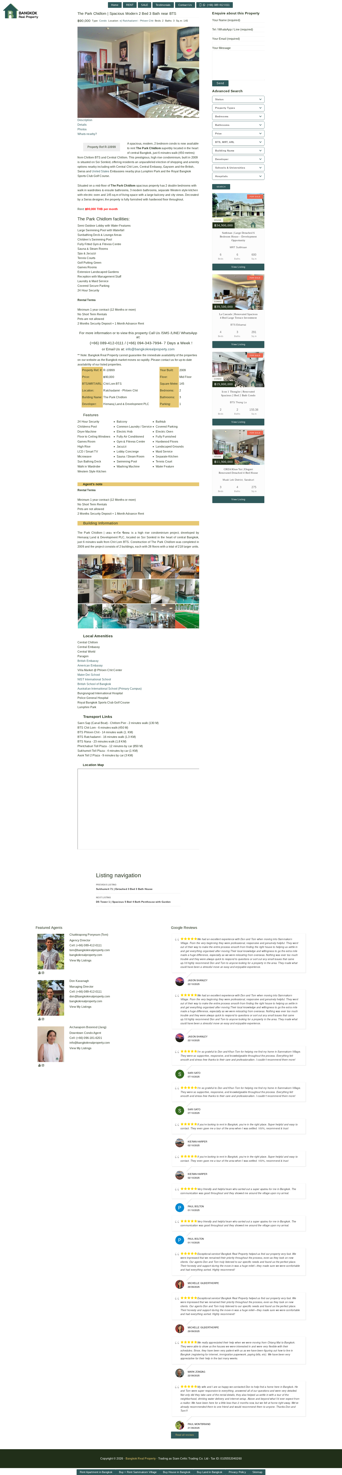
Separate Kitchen (167, 456)
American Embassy (90, 665)
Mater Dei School (88, 674)
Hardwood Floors (167, 441)
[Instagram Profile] (43, 972)
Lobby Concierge (128, 451)
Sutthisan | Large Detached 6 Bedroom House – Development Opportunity (238, 236)
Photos (82, 129)
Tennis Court (164, 461)
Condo (103, 20)
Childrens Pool (87, 426)
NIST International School (94, 679)
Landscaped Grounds (170, 446)
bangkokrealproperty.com (85, 954)
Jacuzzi (121, 446)
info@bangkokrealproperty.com (150, 349)
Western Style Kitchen (91, 471)
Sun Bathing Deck (89, 461)
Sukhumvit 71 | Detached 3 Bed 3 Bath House (124, 886)
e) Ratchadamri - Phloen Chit (137, 20)
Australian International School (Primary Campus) (109, 688)
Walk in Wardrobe (88, 466)
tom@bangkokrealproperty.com (89, 950)
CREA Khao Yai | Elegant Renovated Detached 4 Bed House (238, 471)
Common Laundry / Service (134, 426)
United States (101, 171)
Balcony (122, 421)
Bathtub (161, 421)
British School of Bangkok (94, 684)
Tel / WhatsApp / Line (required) (232, 29)
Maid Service (164, 451)
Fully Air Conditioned (130, 436)
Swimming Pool (127, 461)
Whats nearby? (87, 133)
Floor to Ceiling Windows (93, 436)
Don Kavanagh (79, 980)
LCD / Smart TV (87, 451)
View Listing (238, 267)
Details (82, 124)
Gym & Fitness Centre (131, 441)
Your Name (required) (226, 20)
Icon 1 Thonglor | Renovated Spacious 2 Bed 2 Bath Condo (238, 393)
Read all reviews (184, 1435)
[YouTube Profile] (39, 972)
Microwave (84, 456)
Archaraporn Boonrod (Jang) (87, 1027)
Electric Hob (125, 431)
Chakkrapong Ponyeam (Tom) (88, 934)
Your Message (221, 47)
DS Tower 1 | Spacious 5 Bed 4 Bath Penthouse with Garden (133, 899)
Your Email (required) (226, 38)
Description (84, 120)
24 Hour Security (88, 421)
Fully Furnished (166, 436)
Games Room (86, 441)
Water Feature (165, 466)
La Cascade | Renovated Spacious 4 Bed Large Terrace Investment (238, 316)
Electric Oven (164, 431)
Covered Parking (167, 426)
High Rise (83, 446)
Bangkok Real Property (141, 1458)
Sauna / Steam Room (130, 456)
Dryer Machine (87, 431)
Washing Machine (128, 466)
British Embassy (88, 660)
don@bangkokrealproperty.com (89, 996)
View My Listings (80, 960)
